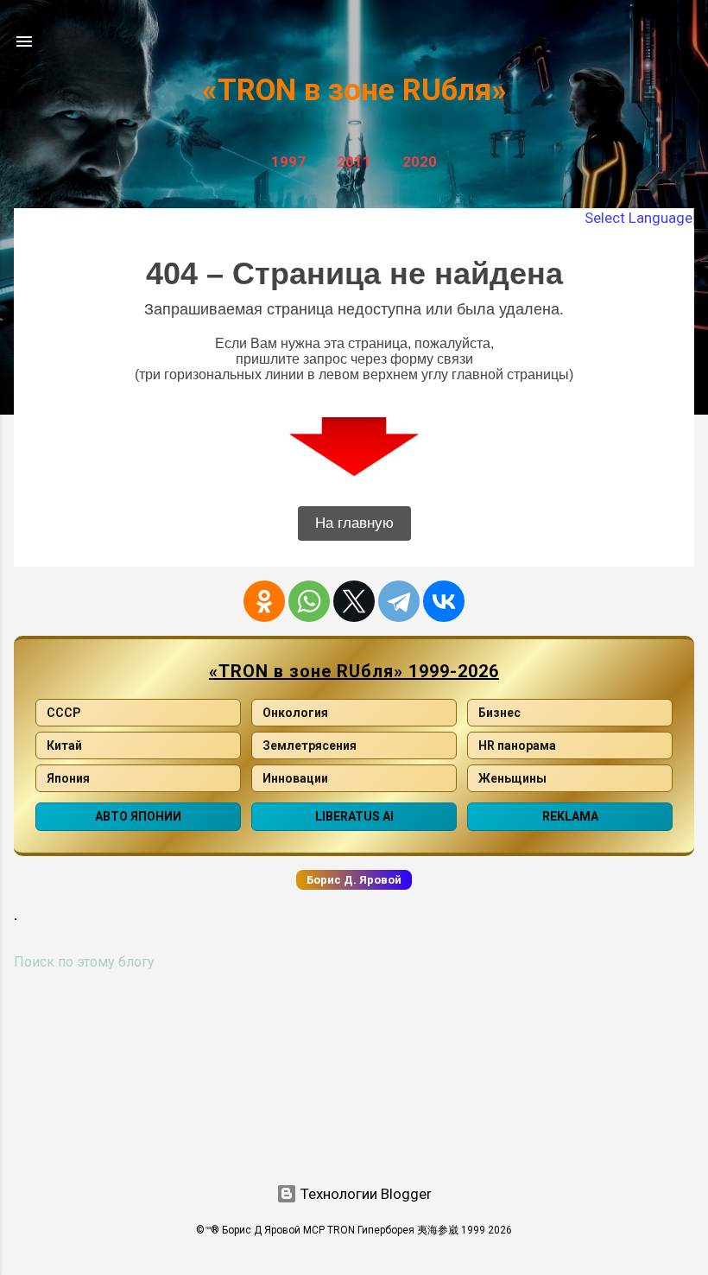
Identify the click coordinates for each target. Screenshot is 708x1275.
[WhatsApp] (309, 601)
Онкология (295, 713)
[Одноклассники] (264, 601)
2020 (419, 161)
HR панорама (517, 745)
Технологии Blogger (364, 1193)
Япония (68, 778)
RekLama (570, 816)
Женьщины (512, 778)
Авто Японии (138, 816)
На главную (354, 523)
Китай (64, 745)
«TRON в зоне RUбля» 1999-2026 (354, 671)
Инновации (295, 778)
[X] (354, 601)
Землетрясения (309, 745)
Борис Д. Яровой (354, 879)
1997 (288, 161)
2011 (354, 161)
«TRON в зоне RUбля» (354, 90)
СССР (64, 713)
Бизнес (499, 713)
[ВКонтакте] (444, 601)
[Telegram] (399, 601)
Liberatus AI (354, 816)
